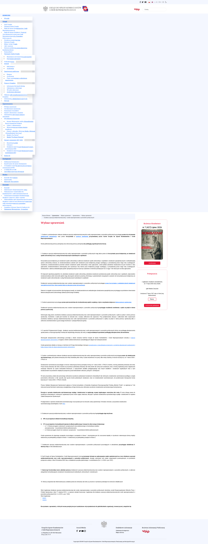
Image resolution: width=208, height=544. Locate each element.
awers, (44, 498)
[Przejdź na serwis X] (80, 531)
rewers (44, 500)
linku (63, 403)
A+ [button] (157, 2)
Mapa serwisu (120, 532)
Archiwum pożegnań (152, 305)
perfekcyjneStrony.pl (129, 541)
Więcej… (152, 299)
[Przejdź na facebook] (77, 531)
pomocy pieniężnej (82, 236)
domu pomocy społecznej (123, 302)
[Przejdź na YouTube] (82, 531)
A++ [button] (160, 2)
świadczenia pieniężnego (49, 236)
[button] (163, 2)
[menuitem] (6, 15)
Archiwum (152, 263)
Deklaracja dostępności (122, 530)
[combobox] (154, 9)
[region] (104, 531)
